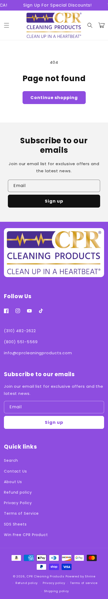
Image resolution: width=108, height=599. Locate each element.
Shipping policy (56, 591)
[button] (90, 25)
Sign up (54, 201)
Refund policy (18, 492)
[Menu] (6, 25)
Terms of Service (21, 513)
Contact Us (15, 471)
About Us (13, 481)
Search (11, 460)
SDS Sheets (15, 524)
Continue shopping (54, 98)
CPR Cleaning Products (45, 576)
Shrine (90, 576)
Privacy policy (54, 583)
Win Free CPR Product (26, 534)
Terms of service (83, 583)
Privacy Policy (18, 502)
